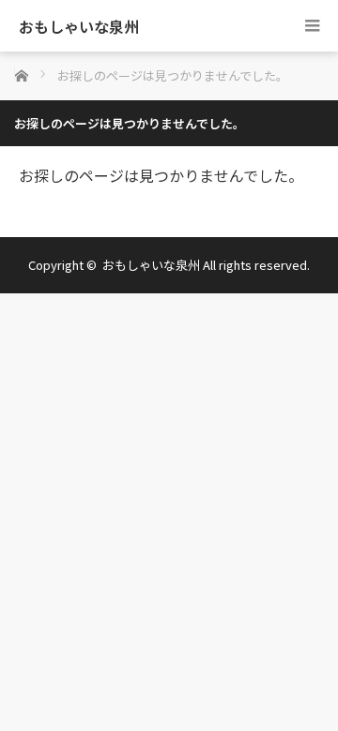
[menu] (312, 26)
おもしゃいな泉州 (79, 26)
